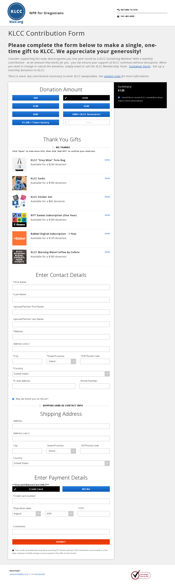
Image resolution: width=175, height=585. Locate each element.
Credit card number (24, 495)
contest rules (112, 76)
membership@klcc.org (19, 574)
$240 (86, 106)
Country (18, 368)
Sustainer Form (139, 66)
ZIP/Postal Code (90, 356)
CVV (81, 508)
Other (89, 122)
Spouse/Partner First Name (28, 306)
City (15, 356)
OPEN (107, 160)
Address (18, 331)
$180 (35, 106)
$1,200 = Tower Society (35, 122)
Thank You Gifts (62, 139)
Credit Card (36, 489)
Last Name (19, 294)
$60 (36, 97)
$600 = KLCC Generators (86, 114)
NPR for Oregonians (46, 13)
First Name (19, 282)
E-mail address (21, 380)
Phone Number (89, 380)
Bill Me (86, 489)
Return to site (129, 9)
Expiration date (22, 508)
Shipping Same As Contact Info (63, 405)
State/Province (55, 356)
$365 (35, 114)
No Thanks (63, 147)
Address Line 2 (21, 343)
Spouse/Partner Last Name (28, 319)
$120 (85, 97)
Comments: (19, 526)
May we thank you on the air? (32, 398)
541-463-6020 (127, 16)
